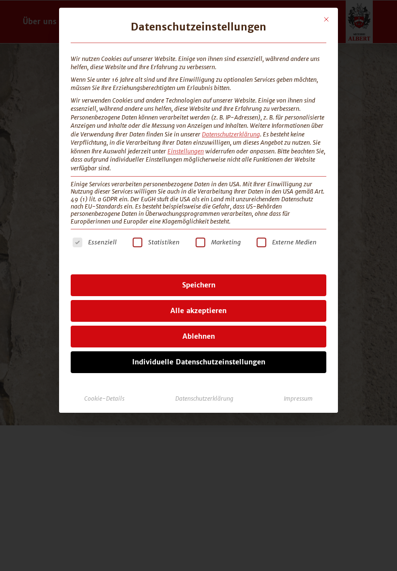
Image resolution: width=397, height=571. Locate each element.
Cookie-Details (104, 398)
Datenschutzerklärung (231, 134)
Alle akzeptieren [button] (198, 310)
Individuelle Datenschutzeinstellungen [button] (198, 362)
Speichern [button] (198, 285)
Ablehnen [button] (199, 336)
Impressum (298, 398)
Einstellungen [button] (186, 151)
